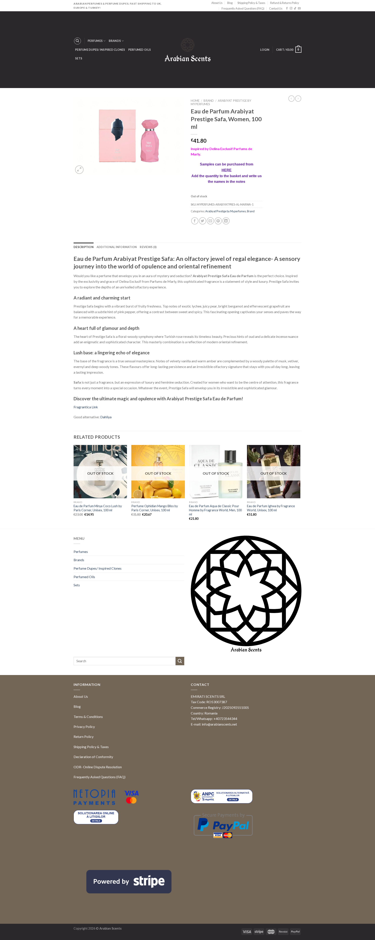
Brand (209, 100)
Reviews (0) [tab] (148, 247)
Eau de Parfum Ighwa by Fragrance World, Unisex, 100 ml (271, 508)
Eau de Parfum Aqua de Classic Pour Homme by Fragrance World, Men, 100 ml (215, 510)
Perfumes (95, 41)
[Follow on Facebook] (287, 8)
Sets (78, 58)
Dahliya (106, 417)
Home (195, 100)
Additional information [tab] (117, 247)
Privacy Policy (84, 726)
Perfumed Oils (139, 49)
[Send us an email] (299, 8)
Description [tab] (84, 247)
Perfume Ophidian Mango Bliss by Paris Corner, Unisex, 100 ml (154, 508)
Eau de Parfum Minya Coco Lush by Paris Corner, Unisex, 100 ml (98, 508)
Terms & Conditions (88, 716)
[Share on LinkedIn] (226, 220)
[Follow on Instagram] (291, 8)
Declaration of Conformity (93, 757)
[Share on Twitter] (202, 220)
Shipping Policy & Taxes (251, 3)
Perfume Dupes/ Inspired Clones (100, 49)
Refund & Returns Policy (284, 3)
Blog (230, 3)
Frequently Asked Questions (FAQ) (243, 8)
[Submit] (180, 661)
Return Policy (84, 736)
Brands (115, 41)
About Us (216, 3)
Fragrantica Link (86, 407)
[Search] (77, 41)
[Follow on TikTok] (295, 8)
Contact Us (275, 8)
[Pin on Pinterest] (218, 220)
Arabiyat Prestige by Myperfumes (225, 211)
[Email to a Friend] (210, 220)
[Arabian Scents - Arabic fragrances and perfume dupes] (187, 49)
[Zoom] (79, 169)
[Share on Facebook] (194, 220)
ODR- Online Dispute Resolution (98, 767)
